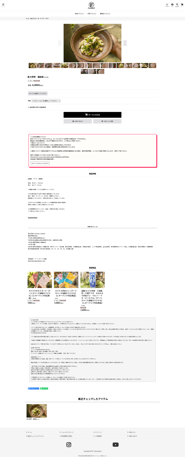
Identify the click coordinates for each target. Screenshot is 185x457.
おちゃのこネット (89, 456)
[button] (3, 5)
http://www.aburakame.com (36, 261)
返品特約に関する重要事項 (38, 107)
